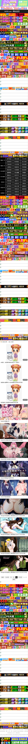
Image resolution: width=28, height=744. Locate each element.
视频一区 (3, 160)
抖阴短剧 (17, 194)
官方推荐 (3, 176)
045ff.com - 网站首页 (12, 11)
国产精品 (9, 158)
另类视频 (24, 167)
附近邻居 (9, 169)
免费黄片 (24, 186)
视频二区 (3, 165)
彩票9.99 (9, 178)
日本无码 (24, 158)
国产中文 (9, 191)
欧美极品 (17, 161)
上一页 (7, 577)
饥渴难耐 (17, 169)
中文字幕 (17, 164)
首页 (3, 577)
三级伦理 (9, 164)
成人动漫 (24, 161)
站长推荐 (3, 171)
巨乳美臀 (24, 164)
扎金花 (16, 178)
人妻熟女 (9, 167)
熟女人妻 (17, 186)
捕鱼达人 (9, 175)
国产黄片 (9, 186)
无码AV (3, 182)
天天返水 (24, 178)
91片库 (9, 183)
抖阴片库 (3, 187)
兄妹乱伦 (17, 191)
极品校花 (9, 194)
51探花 (24, 180)
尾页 (14, 579)
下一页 (20, 577)
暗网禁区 (9, 189)
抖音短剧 (9, 180)
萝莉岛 (24, 183)
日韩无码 (24, 194)
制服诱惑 (24, 189)
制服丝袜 (17, 167)
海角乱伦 (17, 189)
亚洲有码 (9, 161)
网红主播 (17, 158)
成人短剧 (24, 191)
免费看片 (3, 193)
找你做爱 (24, 169)
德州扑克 (24, 175)
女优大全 (17, 183)
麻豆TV (17, 180)
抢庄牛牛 (17, 175)
